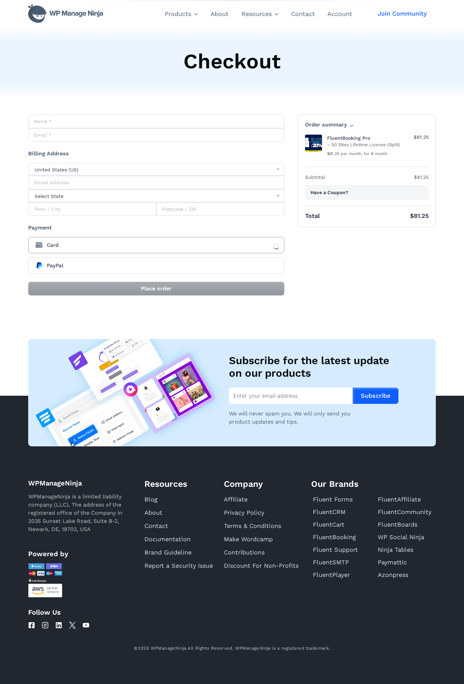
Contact (303, 13)
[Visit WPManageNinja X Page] (72, 625)
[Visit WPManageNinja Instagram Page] (45, 625)
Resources (257, 13)
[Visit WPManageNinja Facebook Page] (31, 625)
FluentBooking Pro (348, 138)
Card (52, 245)
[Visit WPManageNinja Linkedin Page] (58, 625)
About (220, 13)
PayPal (55, 265)
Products (178, 13)
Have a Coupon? (329, 192)
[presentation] (156, 245)
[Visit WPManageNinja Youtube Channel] (86, 625)
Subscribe (375, 395)
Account (339, 13)
